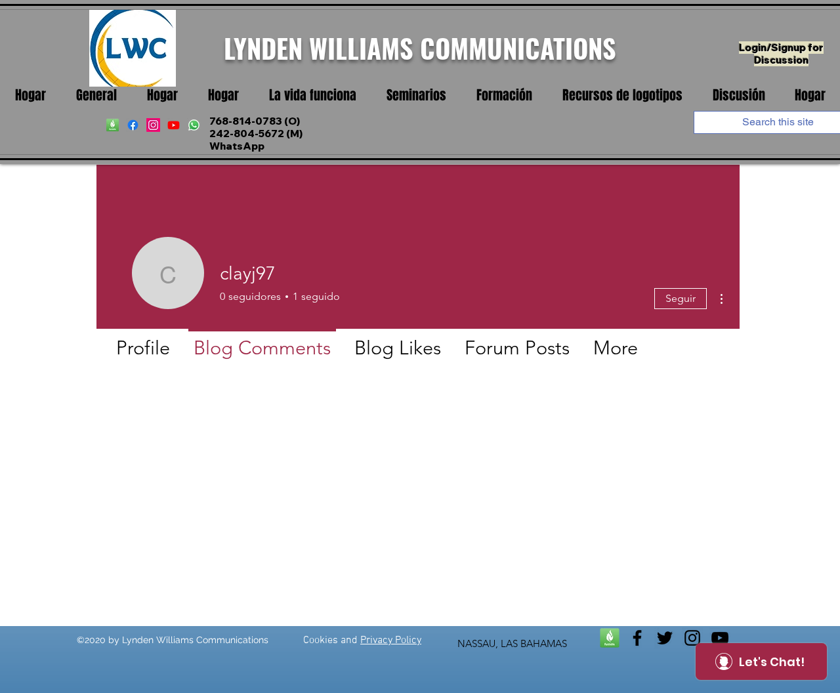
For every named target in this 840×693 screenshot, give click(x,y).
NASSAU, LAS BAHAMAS (512, 643)
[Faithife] (112, 125)
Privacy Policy (390, 640)
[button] (312, 95)
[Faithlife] (609, 637)
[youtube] (173, 125)
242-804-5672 (246, 133)
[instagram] (153, 125)
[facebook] (133, 125)
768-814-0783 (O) (254, 121)
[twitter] (664, 637)
